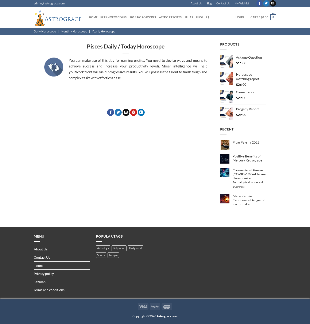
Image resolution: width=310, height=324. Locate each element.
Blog (209, 3)
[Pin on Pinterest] (133, 112)
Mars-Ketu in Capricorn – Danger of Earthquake (249, 200)
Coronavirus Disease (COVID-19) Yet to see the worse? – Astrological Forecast (249, 176)
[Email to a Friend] (126, 112)
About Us (196, 3)
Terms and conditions (49, 290)
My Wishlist (242, 3)
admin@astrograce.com (49, 3)
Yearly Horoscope (103, 31)
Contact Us (223, 3)
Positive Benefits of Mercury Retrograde (247, 158)
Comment (238, 186)
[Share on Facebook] (110, 112)
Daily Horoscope (45, 31)
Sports (101, 255)
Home (93, 17)
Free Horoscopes (113, 17)
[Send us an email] (273, 3)
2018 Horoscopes (142, 17)
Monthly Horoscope (74, 31)
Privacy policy (44, 274)
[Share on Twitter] (118, 112)
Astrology (103, 248)
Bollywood (119, 248)
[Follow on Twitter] (266, 3)
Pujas (189, 17)
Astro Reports (170, 17)
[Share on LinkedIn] (141, 112)
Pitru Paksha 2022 (246, 142)
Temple (113, 255)
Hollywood (135, 248)
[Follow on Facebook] (259, 3)
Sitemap (40, 282)
